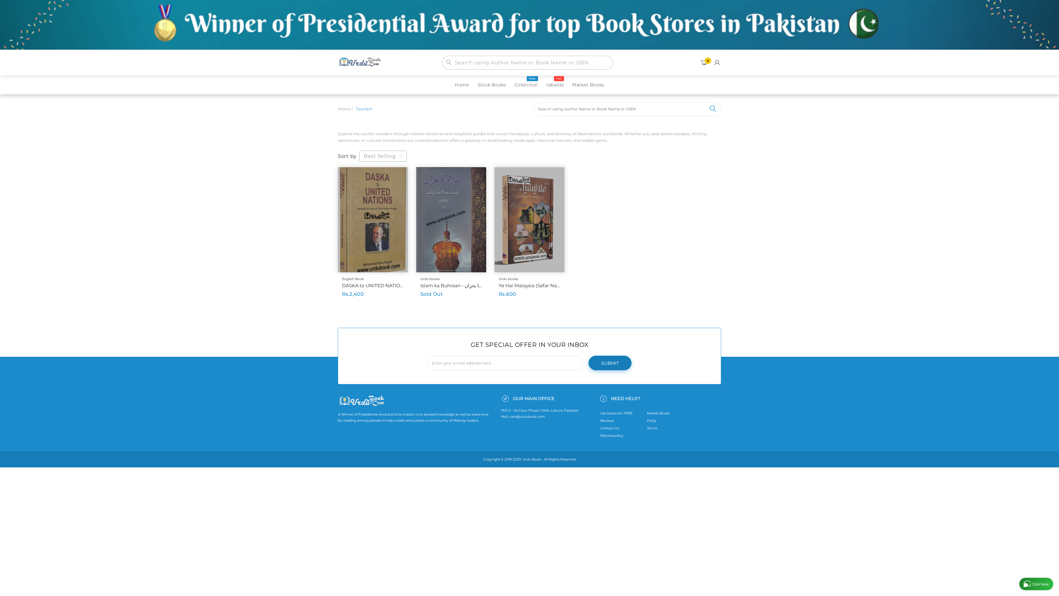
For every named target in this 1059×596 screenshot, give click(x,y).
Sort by (347, 156)
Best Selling (380, 156)
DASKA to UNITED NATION (373, 285)
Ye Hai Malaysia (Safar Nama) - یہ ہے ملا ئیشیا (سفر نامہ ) (529, 285)
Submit (610, 363)
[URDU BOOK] (361, 62)
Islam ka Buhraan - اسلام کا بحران (451, 285)
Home (344, 109)
